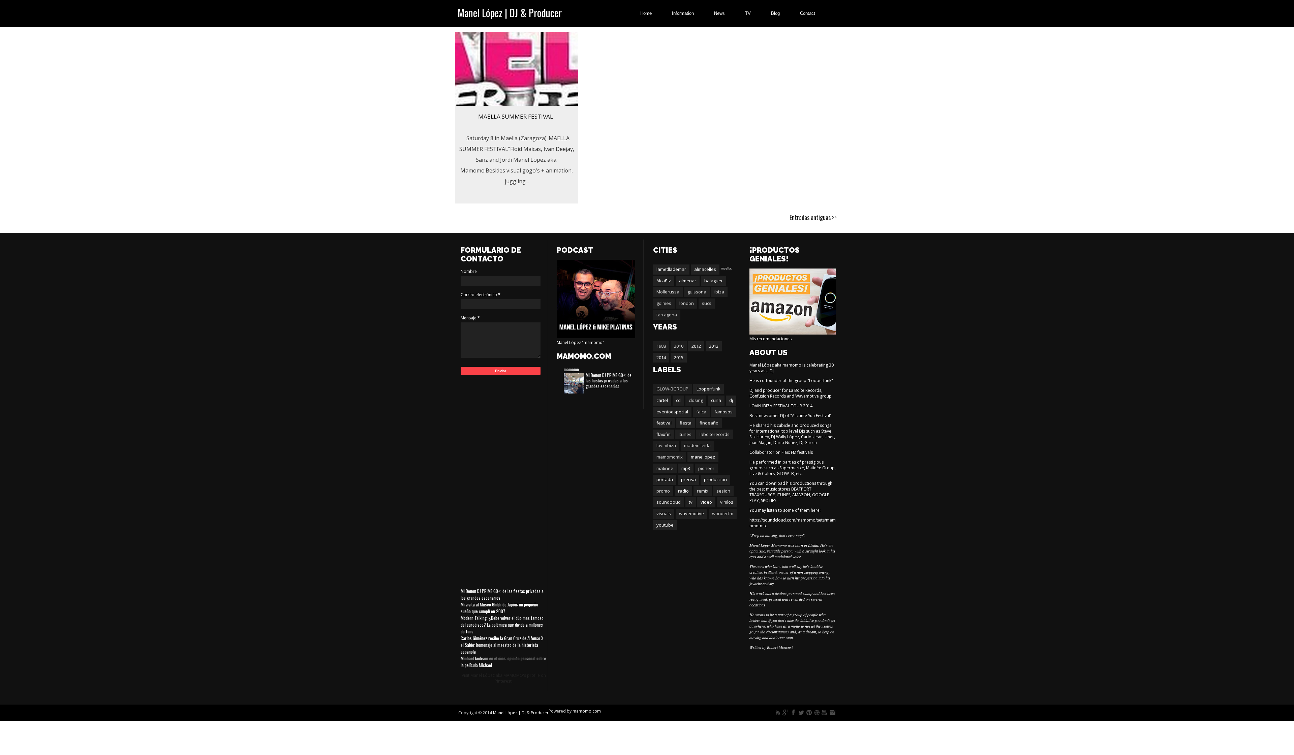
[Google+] (785, 712)
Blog (775, 13)
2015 (678, 357)
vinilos (726, 502)
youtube (665, 525)
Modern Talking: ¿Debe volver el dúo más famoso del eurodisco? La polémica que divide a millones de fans (502, 625)
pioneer (706, 468)
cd (678, 400)
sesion (723, 491)
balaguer (713, 281)
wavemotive (691, 513)
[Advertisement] (504, 480)
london (686, 303)
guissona (696, 292)
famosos (723, 412)
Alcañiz (663, 281)
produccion (715, 479)
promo (663, 491)
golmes (663, 303)
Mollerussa (667, 292)
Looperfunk (708, 389)
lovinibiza (666, 445)
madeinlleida (697, 445)
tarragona (666, 315)
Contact (807, 13)
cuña (716, 400)
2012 (696, 346)
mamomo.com (587, 711)
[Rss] (778, 712)
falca (701, 412)
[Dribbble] (816, 712)
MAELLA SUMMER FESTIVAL (515, 116)
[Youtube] (824, 712)
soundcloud (668, 502)
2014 (661, 357)
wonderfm (722, 513)
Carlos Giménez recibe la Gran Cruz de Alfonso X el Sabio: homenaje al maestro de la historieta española (502, 645)
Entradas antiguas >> (813, 217)
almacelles (705, 269)
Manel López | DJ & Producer (510, 12)
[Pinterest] (809, 712)
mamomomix (669, 457)
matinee (664, 468)
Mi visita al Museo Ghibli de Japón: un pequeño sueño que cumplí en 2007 (499, 608)
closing (696, 400)
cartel (662, 400)
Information (683, 13)
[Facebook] (793, 712)
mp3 (685, 468)
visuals (663, 513)
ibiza (719, 292)
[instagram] (832, 712)
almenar (687, 281)
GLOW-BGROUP (672, 389)
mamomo (571, 369)
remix (702, 491)
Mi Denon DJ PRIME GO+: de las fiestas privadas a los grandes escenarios (608, 381)
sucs (706, 303)
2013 (713, 346)
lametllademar (671, 269)
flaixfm (663, 434)
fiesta (685, 423)
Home (646, 13)
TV (748, 13)
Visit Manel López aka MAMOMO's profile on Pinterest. (504, 678)
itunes (685, 434)
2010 (678, 346)
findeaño (709, 423)
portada (664, 479)
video (706, 502)
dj (731, 400)
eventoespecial (672, 412)
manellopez (703, 457)
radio (683, 491)
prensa (688, 479)
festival (664, 423)
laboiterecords (715, 434)
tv (690, 502)
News (719, 13)
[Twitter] (801, 712)
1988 (661, 346)
